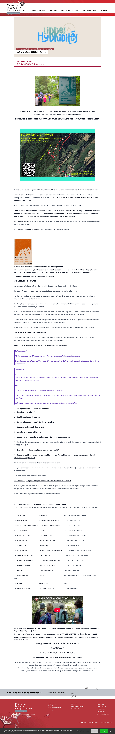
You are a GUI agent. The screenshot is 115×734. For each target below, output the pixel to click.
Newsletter (101, 711)
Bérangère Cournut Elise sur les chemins (36, 566)
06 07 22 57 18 (75, 708)
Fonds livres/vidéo (69, 11)
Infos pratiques (89, 11)
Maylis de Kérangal (35, 588)
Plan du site (82, 722)
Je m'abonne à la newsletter (56, 692)
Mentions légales (103, 714)
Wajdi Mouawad (31, 576)
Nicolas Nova (38, 520)
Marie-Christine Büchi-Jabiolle (39, 525)
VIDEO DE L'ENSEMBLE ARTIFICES (57, 653)
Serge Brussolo (36, 540)
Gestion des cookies (106, 722)
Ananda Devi (33, 545)
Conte (33, 583)
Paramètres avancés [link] (83, 731)
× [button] (110, 731)
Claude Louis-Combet (39, 561)
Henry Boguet (39, 550)
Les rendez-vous (38, 11)
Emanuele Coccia (35, 535)
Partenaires (101, 709)
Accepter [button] (104, 731)
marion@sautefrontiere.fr (58, 345)
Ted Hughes (32, 515)
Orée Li (35, 571)
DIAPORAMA (57, 648)
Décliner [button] (94, 731)
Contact (103, 11)
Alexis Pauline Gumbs (34, 555)
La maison (53, 11)
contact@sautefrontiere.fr (78, 706)
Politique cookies (93, 722)
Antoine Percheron (31, 530)
